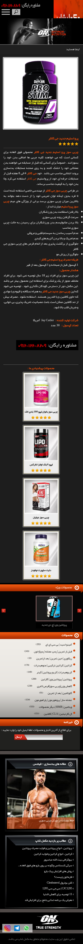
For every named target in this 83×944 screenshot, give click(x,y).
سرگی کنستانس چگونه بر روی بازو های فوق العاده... (45, 865)
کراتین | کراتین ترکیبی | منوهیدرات (48, 665)
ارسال (18, 737)
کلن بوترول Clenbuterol (59, 882)
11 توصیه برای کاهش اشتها (57, 894)
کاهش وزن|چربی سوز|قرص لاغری (49, 686)
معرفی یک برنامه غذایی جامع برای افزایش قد (48, 900)
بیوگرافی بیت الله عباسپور (58, 859)
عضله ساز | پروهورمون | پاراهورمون (48, 700)
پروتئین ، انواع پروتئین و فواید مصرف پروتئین (47, 848)
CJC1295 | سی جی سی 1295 (57, 888)
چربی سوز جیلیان (41, 517)
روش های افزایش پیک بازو (58, 871)
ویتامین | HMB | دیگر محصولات (50, 707)
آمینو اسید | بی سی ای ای (54, 644)
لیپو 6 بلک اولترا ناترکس (41, 464)
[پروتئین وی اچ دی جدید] (41, 619)
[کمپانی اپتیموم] (42, 929)
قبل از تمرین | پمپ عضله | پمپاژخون (48, 651)
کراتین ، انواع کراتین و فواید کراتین (53, 854)
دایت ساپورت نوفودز (41, 570)
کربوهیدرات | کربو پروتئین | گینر (49, 672)
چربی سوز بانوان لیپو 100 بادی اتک (41, 411)
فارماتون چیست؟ (63, 877)
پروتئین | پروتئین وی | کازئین (51, 679)
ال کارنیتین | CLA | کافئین (53, 714)
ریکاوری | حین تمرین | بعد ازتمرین (50, 658)
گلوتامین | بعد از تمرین (55, 693)
